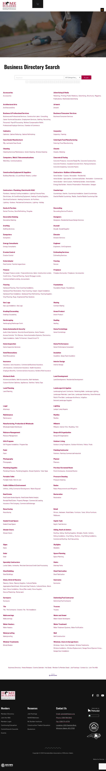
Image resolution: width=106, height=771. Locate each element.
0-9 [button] (27, 81)
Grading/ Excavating (9, 314)
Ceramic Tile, (21, 610)
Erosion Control (9, 252)
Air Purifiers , (35, 199)
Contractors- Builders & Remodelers (68, 172)
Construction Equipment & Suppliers (17, 172)
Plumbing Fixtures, (9, 471)
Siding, (62, 533)
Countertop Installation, (76, 193)
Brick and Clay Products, (28, 586)
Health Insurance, (35, 368)
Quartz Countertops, (90, 193)
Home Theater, (40, 332)
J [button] (47, 81)
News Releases (27, 667)
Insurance (7, 361)
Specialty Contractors (11, 562)
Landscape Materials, (60, 394)
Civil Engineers (66, 246)
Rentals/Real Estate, (9, 500)
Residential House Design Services (72, 220)
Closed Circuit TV (33, 338)
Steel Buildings (8, 574)
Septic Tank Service (60, 524)
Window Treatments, (82, 645)
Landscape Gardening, (82, 394)
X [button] (75, 81)
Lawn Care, (71, 394)
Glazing (56, 302)
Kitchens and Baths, (9, 379)
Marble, (74, 196)
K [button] (49, 81)
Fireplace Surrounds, (60, 273)
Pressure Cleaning (60, 476)
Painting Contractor (61, 450)
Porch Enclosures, (60, 471)
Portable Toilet (8, 476)
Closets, (56, 152)
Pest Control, (7, 264)
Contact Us (84, 667)
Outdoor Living (59, 441)
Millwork (57, 423)
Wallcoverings (8, 615)
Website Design (98, 759)
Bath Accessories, (23, 379)
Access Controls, (8, 335)
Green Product (59, 311)
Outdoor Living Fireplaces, (62, 444)
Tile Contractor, (11, 610)
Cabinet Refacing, (16, 134)
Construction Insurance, (21, 368)
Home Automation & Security (14, 329)
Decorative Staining (10, 217)
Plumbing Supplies (10, 468)
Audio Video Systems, (10, 332)
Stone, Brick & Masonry (12, 580)
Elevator (57, 234)
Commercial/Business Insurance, (32, 365)
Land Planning (8, 388)
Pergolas (29, 211)
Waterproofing (8, 633)
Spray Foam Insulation (68, 356)
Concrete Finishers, (60, 164)
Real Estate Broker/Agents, (12, 497)
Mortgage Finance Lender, (11, 273)
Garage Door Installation (61, 651)
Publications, (58, 99)
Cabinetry (7, 131)
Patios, (86, 444)
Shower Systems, (34, 471)
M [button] (53, 81)
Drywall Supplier (64, 229)
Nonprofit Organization (62, 432)
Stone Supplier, (37, 589)
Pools (90, 444)
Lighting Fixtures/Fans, (37, 193)
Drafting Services (8, 229)
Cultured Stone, (41, 586)
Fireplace (57, 270)
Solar (5, 553)
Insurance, (6, 365)
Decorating (58, 208)
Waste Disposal (35, 489)
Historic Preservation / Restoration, (78, 184)
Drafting (6, 226)
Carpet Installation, (44, 291)
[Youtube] (102, 695)
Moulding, (72, 427)
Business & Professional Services (16, 113)
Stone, (11, 583)
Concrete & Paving (61, 157)
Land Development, (60, 379)
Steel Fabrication (60, 571)
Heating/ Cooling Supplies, (39, 196)
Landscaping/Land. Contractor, (64, 391)
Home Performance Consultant (63, 347)
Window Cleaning (41, 152)
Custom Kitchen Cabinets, (11, 382)
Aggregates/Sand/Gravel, (11, 586)
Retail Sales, (70, 512)
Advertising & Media (61, 92)
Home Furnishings (60, 329)
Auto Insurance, (16, 365)
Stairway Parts (58, 565)
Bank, (35, 273)
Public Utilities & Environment (14, 485)
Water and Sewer (60, 615)
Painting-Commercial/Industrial (70, 453)
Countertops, (58, 193)
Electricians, (7, 196)
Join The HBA (93, 667)
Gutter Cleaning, (30, 152)
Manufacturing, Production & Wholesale (18, 423)
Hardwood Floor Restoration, (12, 291)
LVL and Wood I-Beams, (23, 176)
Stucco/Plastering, (9, 592)
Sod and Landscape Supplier (63, 400)
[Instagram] (97, 695)
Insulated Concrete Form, (75, 164)
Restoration (58, 494)
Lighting (57, 406)
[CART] (37, 4)
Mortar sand (19, 592)
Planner (56, 459)
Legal (5, 406)
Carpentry (57, 131)
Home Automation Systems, (33, 335)
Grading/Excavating (10, 311)
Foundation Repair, (60, 288)
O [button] (57, 81)
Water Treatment (60, 624)
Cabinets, (6, 134)
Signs (5, 544)
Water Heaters (8, 624)
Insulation (57, 353)
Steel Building (8, 571)
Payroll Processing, (17, 122)
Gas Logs (6, 302)
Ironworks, (15, 565)
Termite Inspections (18, 264)
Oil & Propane (8, 441)
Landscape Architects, (72, 397)
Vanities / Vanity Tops (36, 382)
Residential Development (75, 379)
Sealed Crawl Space (10, 521)
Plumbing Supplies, (22, 471)
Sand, (5, 589)
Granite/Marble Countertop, (62, 196)
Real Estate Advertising (70, 99)
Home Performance (61, 344)
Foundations (58, 285)
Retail (56, 509)
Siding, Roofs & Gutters (62, 530)
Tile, (4, 610)
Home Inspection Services (11, 347)
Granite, (65, 193)
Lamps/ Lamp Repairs (61, 409)
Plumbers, (6, 193)
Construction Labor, (33, 116)
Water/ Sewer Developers (62, 619)
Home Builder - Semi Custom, (63, 182)
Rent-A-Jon (17, 480)
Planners (56, 462)
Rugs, (15, 297)
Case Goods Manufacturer (13, 140)
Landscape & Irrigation (62, 388)
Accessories (8, 92)
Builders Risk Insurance (43, 371)
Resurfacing (8, 509)
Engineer (57, 243)
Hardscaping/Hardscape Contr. (13, 323)
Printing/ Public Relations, (69, 96)
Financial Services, (27, 273)
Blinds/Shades (8, 645)
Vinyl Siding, (70, 536)
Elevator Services (59, 238)
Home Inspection (9, 344)
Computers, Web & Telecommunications (18, 157)
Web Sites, (6, 161)
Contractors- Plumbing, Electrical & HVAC (19, 190)
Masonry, (6, 583)
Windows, (57, 645)
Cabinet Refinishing (28, 134)
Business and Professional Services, (15, 116)
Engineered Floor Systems (25, 297)
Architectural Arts (10, 104)
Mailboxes (57, 515)
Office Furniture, (91, 512)
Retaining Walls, (79, 391)
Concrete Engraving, (60, 167)
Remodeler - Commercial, (94, 179)
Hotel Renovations (10, 353)
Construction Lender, (45, 273)
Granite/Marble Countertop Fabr (87, 196)
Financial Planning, (18, 276)
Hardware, (62, 512)
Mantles (57, 415)
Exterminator (8, 261)
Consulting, (44, 116)
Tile (4, 606)
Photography (8, 459)
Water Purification (77, 627)
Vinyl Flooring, (7, 297)
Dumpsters (7, 234)
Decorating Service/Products (63, 211)
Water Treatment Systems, (62, 627)
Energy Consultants (10, 243)
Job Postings (74, 667)
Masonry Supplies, (20, 583)
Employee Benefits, (9, 371)
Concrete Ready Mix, (73, 161)
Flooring (6, 285)
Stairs (56, 562)
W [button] (73, 81)
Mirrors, (56, 512)
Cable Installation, (9, 338)
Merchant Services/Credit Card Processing (34, 565)
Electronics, (47, 335)
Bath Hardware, (34, 379)
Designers (57, 217)
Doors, (62, 645)
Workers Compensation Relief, (33, 122)
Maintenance (8, 415)
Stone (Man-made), (25, 589)
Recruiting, (47, 119)
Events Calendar (38, 667)
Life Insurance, (8, 368)
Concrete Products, (60, 161)
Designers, (57, 220)
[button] (102, 9)
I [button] (45, 81)
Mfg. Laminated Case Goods (12, 143)
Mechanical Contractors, (24, 202)
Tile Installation (31, 610)
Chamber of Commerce (32, 125)
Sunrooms (57, 580)
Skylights (57, 544)
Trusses (57, 606)
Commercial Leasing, (36, 500)
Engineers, (57, 246)
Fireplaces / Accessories (76, 273)
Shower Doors (8, 530)
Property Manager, (23, 500)
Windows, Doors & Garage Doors (66, 642)
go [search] (87, 77)
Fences (56, 264)
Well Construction (59, 636)
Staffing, (40, 119)
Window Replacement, (74, 648)
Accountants (25, 279)
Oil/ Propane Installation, (11, 444)
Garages (93, 184)
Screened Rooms (71, 471)
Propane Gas (24, 444)
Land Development (61, 376)
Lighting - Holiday (38, 202)
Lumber (34, 176)
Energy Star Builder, (60, 184)
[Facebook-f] (92, 695)
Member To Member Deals (61, 667)
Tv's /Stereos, (19, 335)
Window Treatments (11, 642)
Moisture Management (11, 432)
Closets (56, 149)
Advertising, (83, 96)
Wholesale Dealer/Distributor (12, 427)
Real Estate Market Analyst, (30, 497)
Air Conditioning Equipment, (21, 196)
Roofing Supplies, (70, 533)
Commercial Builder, (78, 179)
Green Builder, (90, 182)
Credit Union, (7, 276)
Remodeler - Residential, (78, 176)
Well (55, 633)
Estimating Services (61, 252)
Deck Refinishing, (20, 211)
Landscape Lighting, (92, 391)
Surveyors (7, 598)
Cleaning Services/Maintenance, (13, 152)
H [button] (43, 81)
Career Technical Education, (12, 119)
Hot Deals (48, 667)
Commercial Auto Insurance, (25, 371)
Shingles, (80, 533)
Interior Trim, (64, 427)
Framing (63, 134)
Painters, (56, 453)
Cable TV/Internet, (21, 338)
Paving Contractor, (90, 164)
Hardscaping (8, 320)
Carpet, (35, 291)
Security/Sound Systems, (26, 332)
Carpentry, (57, 134)
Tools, (83, 512)
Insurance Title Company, (11, 503)
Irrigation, (84, 397)
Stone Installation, (13, 589)
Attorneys (6, 409)
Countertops (58, 190)
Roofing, (56, 533)
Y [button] (77, 81)
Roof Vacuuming (73, 539)
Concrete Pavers (72, 167)
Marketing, (57, 96)
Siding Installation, (60, 536)
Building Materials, (9, 176)
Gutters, (91, 533)
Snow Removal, (95, 394)
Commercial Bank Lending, (12, 279)
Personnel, (6, 122)
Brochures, (90, 96)
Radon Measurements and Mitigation (65, 489)
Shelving (62, 152)
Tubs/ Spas (44, 471)
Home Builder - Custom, (61, 176)
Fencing (57, 261)
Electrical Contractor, (10, 199)
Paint (5, 450)
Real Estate (7, 494)
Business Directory (14, 667)
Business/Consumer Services (65, 113)
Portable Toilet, (8, 480)
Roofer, (85, 533)
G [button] (41, 81)
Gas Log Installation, (9, 306)
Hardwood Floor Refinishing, (31, 294)
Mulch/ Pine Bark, (59, 397)
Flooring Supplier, (46, 294)
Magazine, (98, 96)
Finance (6, 270)
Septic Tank (58, 521)
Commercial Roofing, (60, 539)
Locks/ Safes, (7, 565)
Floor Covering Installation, (25, 288)
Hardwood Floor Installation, (12, 294)
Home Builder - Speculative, (63, 179)
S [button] (65, 81)
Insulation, (57, 356)
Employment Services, (29, 119)
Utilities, (6, 489)
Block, (49, 586)
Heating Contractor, (24, 199)
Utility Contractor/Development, (19, 489)
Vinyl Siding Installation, (89, 536)
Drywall (56, 226)
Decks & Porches (9, 208)
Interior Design (59, 361)
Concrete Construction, (88, 161)
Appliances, (24, 382)
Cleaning (6, 149)
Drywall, (56, 229)
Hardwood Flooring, (9, 288)
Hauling (56, 320)
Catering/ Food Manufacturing (63, 143)
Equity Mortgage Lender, (33, 276)
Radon (56, 485)
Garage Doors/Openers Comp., (92, 648)
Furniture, (77, 512)
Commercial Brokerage (27, 503)
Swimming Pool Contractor (64, 598)
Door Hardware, (70, 645)
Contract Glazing (59, 306)
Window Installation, (60, 648)
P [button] (59, 81)
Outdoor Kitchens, (77, 444)
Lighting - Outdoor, (9, 202)
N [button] (55, 81)
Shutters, (78, 536)
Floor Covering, (27, 291)
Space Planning (59, 553)
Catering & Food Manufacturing (65, 140)
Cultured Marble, (31, 583)
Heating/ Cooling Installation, (19, 193)
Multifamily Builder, (79, 182)
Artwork (57, 104)
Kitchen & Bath (8, 376)
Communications (16, 161)
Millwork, (56, 427)
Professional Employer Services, (13, 125)
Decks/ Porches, (8, 211)
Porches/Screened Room (63, 468)
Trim (76, 427)
